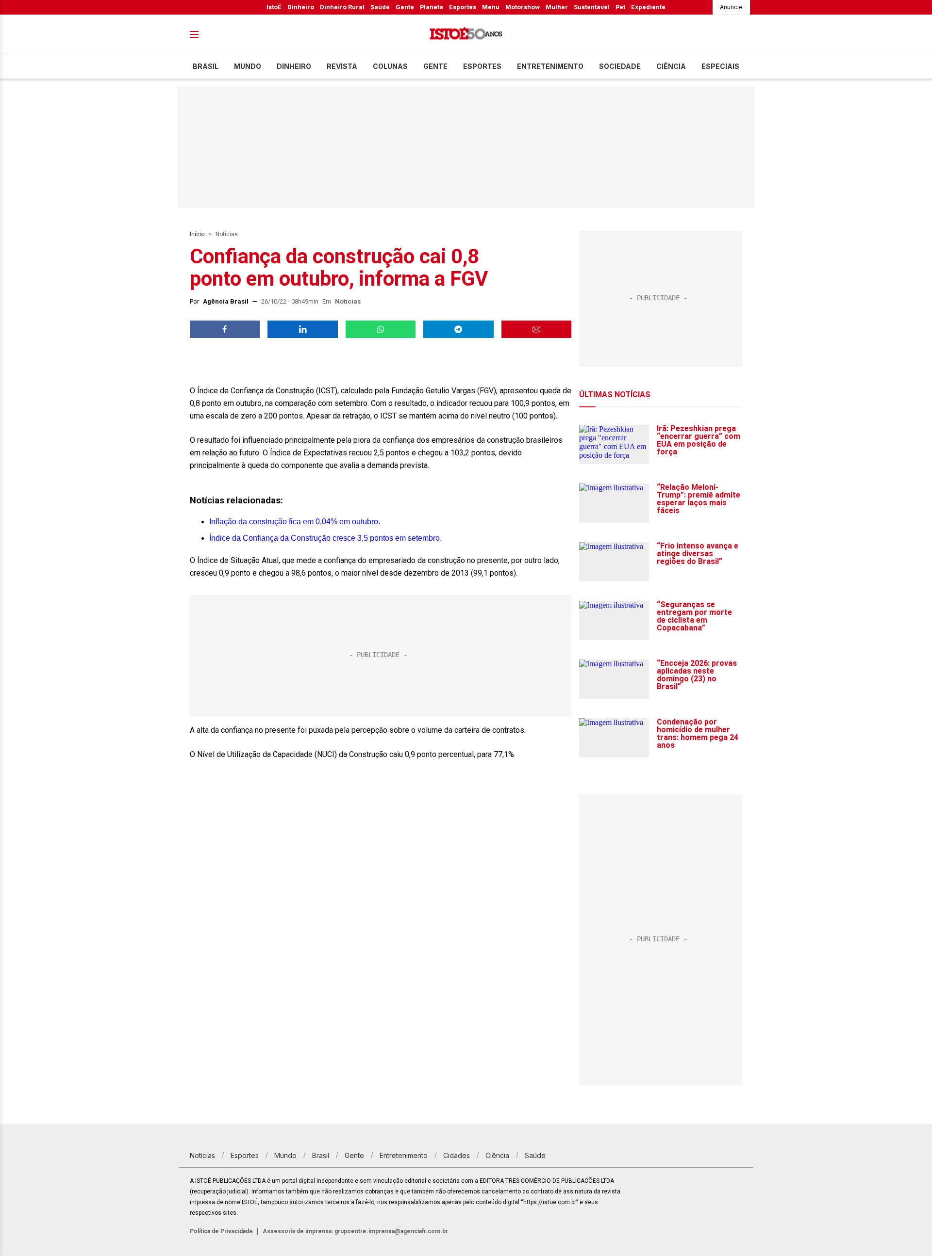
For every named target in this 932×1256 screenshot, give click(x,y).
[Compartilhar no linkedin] (302, 329)
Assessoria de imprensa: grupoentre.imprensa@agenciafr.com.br (355, 1231)
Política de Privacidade (221, 1231)
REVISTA (342, 66)
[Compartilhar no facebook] (225, 329)
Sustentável (592, 7)
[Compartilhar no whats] (381, 329)
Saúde (380, 7)
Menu (490, 7)
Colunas (390, 66)
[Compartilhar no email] (536, 329)
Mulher (557, 7)
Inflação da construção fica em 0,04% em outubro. (294, 521)
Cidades (456, 1155)
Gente (405, 7)
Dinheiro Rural (342, 7)
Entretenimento (550, 66)
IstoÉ (274, 7)
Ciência (671, 66)
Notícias (227, 234)
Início (197, 234)
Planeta (431, 7)
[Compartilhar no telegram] (458, 329)
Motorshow (522, 7)
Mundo (247, 66)
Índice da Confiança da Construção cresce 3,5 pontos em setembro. (325, 538)
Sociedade (620, 66)
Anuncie (731, 7)
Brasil (205, 66)
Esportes (462, 7)
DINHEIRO (294, 66)
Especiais (720, 66)
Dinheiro (300, 7)
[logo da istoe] (466, 34)
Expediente (648, 7)
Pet (620, 7)
